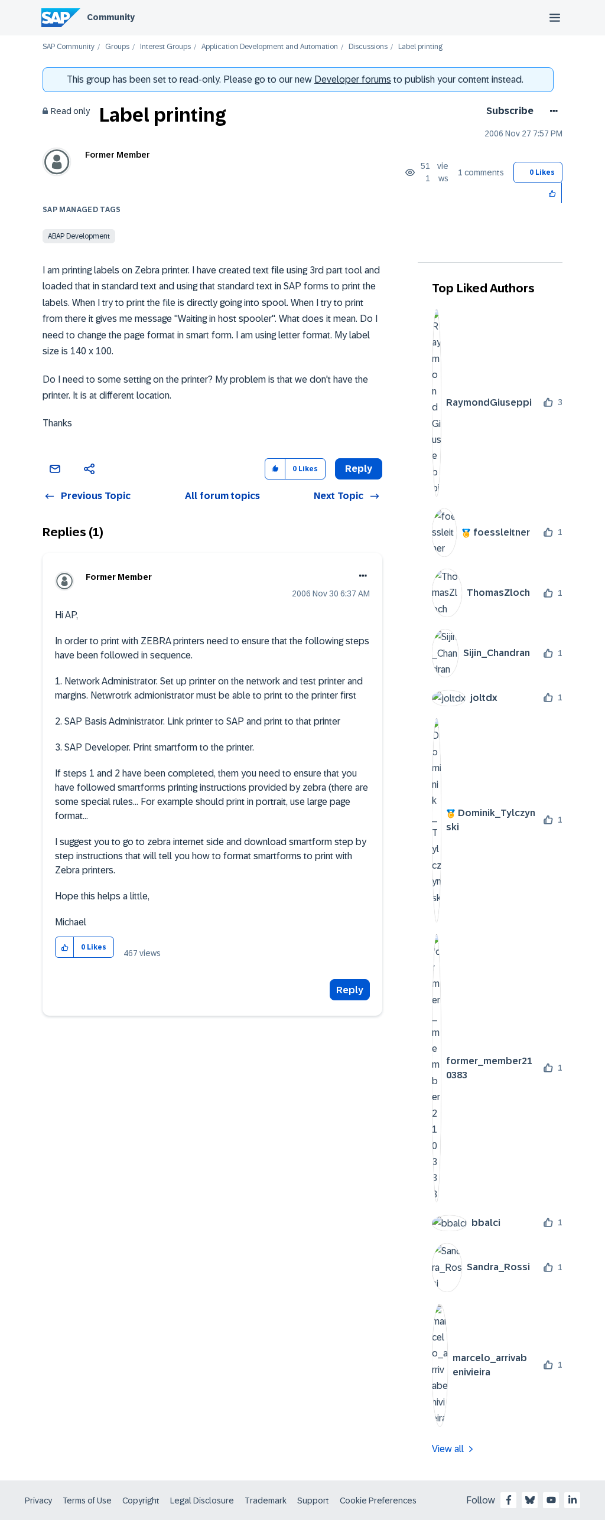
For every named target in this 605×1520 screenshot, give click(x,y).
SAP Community (69, 47)
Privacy (38, 1500)
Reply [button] (358, 469)
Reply (349, 990)
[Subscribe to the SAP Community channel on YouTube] (551, 1500)
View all (448, 1449)
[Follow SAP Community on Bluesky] (530, 1500)
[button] (553, 192)
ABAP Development (79, 236)
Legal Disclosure (202, 1500)
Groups (117, 47)
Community (111, 17)
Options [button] (551, 111)
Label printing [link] (420, 47)
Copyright (141, 1500)
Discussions (368, 47)
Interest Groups (165, 47)
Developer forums (352, 79)
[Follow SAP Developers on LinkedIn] (572, 1500)
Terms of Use (87, 1500)
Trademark (266, 1500)
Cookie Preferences (378, 1500)
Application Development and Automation (269, 47)
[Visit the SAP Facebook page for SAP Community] (508, 1500)
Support (313, 1500)
